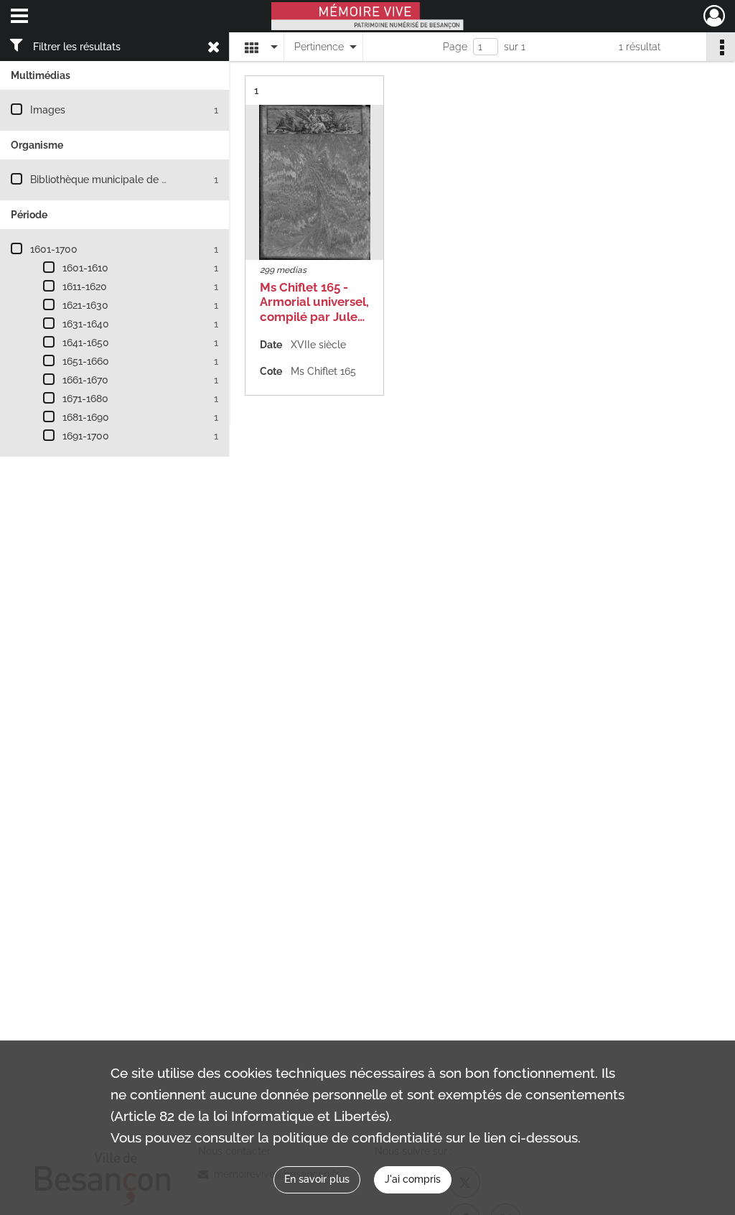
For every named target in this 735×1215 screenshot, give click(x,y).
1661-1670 (85, 380)
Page (455, 46)
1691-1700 (85, 436)
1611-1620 (84, 286)
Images (47, 110)
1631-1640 (85, 324)
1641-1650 (85, 342)
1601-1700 (54, 249)
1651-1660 (85, 361)
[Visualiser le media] (314, 182)
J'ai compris (413, 1179)
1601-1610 (85, 268)
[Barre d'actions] (720, 46)
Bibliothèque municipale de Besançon (118, 179)
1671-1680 (85, 398)
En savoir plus (317, 1179)
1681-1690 (85, 417)
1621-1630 (85, 305)
